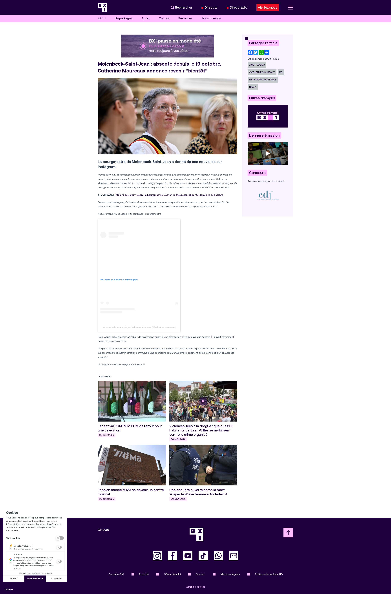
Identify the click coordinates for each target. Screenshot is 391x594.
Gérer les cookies (195, 586)
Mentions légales (230, 574)
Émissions (185, 18)
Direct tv (211, 7)
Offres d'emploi (172, 574)
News (252, 87)
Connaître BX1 (116, 574)
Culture (164, 18)
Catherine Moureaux (262, 72)
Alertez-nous (267, 7)
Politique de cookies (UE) (269, 574)
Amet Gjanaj (257, 65)
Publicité (144, 574)
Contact (200, 574)
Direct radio (238, 7)
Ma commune (211, 18)
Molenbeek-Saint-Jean (262, 79)
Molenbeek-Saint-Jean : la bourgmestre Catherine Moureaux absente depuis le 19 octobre (169, 195)
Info (100, 18)
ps (280, 72)
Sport (146, 18)
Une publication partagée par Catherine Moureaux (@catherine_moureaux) (139, 327)
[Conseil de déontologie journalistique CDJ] (268, 195)
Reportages (123, 18)
